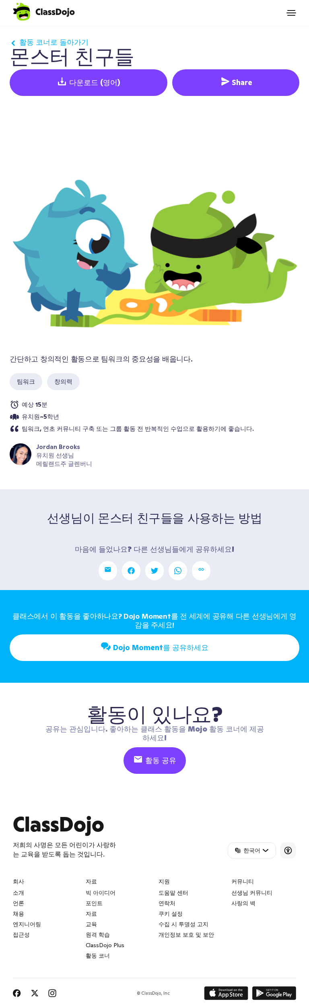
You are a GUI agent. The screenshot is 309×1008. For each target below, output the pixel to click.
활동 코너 (98, 955)
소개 (18, 892)
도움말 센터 (173, 892)
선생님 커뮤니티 (251, 892)
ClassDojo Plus (105, 945)
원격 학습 (98, 934)
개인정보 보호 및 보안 (186, 934)
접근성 (21, 934)
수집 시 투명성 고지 (183, 924)
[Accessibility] (288, 850)
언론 (18, 903)
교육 (91, 924)
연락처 (167, 903)
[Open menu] (291, 13)
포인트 (94, 903)
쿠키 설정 (171, 913)
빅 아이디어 (100, 892)
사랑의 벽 (243, 903)
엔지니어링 (27, 924)
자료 (91, 913)
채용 (18, 913)
